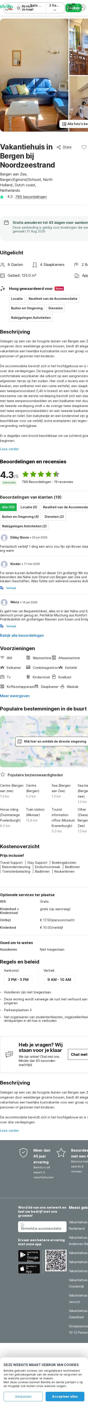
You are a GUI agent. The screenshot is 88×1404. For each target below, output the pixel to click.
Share (67, 147)
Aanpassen (23, 1396)
